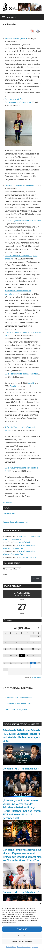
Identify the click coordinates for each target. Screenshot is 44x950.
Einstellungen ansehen (22, 941)
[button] (40, 904)
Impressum (35, 947)
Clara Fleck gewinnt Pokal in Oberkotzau (21, 374)
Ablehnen (22, 935)
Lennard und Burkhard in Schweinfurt (20, 185)
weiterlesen (7, 502)
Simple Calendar (37, 677)
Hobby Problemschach (27, 557)
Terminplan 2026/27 (10, 514)
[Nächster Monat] (38, 628)
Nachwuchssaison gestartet (16, 38)
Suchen (5, 574)
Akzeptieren (22, 929)
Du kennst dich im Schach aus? (21, 768)
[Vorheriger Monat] (5, 628)
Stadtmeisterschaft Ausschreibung (15, 522)
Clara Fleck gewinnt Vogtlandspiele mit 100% (23, 220)
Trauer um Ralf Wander (22, 542)
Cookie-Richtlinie (11, 947)
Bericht (31, 383)
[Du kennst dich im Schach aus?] (22, 796)
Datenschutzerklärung (24, 947)
